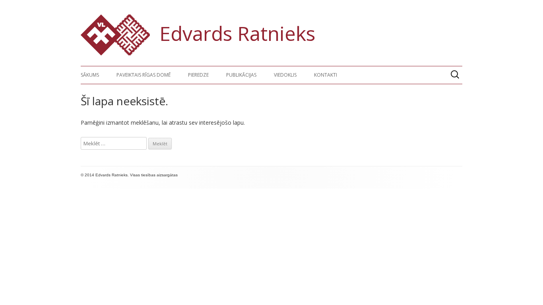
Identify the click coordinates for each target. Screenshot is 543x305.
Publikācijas (241, 74)
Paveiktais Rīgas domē (143, 74)
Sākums (90, 74)
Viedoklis (285, 74)
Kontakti (325, 74)
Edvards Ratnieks (237, 33)
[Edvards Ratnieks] (115, 53)
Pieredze (198, 74)
